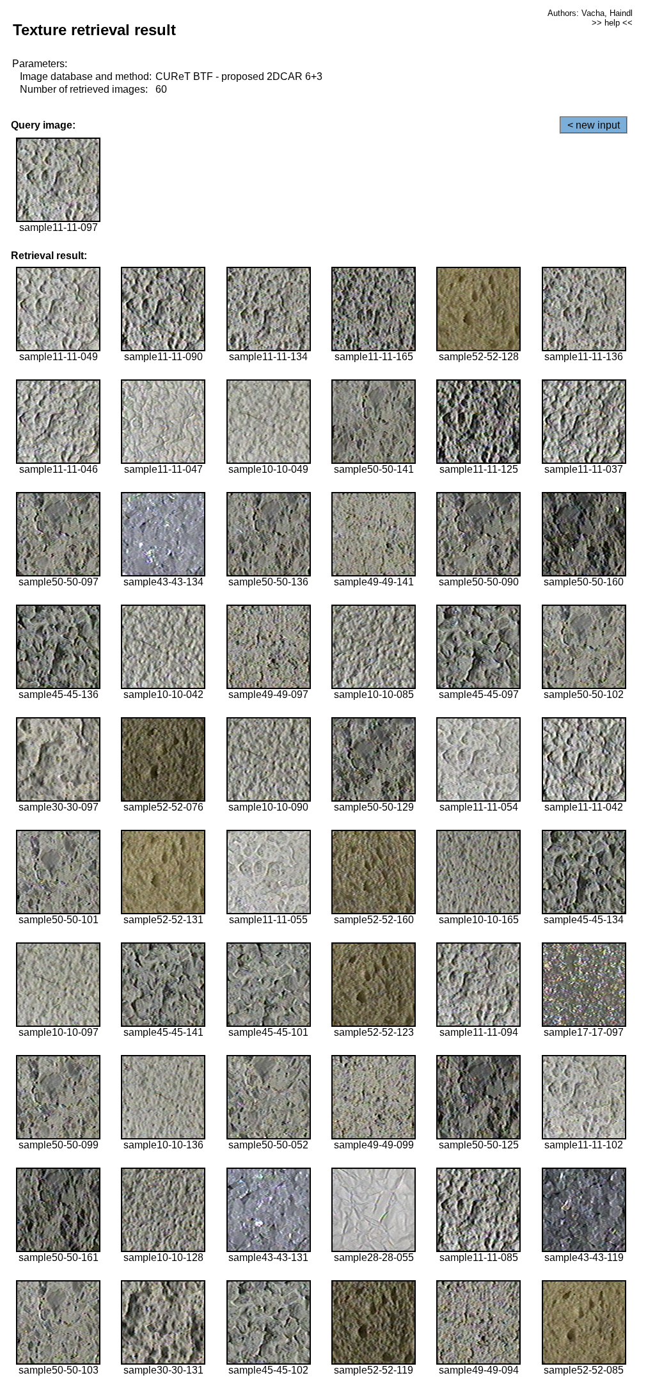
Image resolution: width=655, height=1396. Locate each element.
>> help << (612, 23)
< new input (593, 125)
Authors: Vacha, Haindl (590, 13)
